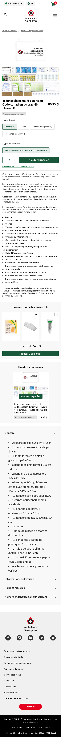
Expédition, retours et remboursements (18, 166)
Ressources (10, 686)
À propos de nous (13, 669)
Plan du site (17, 727)
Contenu (10, 432)
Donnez (30, 706)
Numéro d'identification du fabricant (26, 596)
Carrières (9, 680)
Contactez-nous (12, 674)
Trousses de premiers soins (32, 31)
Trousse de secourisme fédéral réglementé (26, 150)
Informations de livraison (19, 578)
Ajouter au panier (30, 353)
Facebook (8, 638)
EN (32, 3)
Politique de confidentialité (37, 727)
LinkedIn (30, 638)
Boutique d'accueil (9, 31)
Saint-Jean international (17, 651)
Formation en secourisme (17, 663)
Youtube (53, 638)
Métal (24, 126)
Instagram (19, 638)
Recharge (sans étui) (15, 133)
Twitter (41, 638)
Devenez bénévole (13, 657)
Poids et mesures (15, 587)
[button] (55, 15)
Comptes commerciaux (16, 698)
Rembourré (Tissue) (42, 126)
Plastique (9, 126)
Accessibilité (11, 692)
